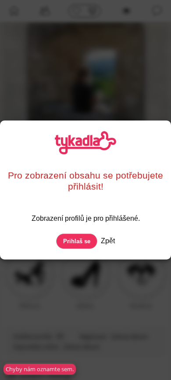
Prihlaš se (76, 241)
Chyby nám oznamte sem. (40, 369)
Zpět (107, 241)
